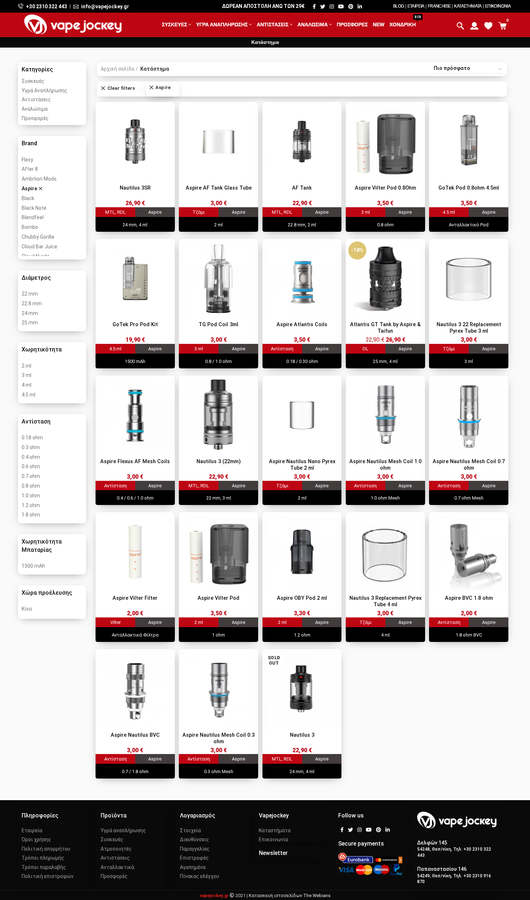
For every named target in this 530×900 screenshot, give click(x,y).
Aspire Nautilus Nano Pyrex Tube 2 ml (302, 464)
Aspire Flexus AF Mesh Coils (135, 461)
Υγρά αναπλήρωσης (123, 830)
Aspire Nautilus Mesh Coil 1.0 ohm (385, 464)
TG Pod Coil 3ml (218, 325)
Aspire (163, 87)
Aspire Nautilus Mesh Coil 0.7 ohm (469, 464)
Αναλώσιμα (35, 109)
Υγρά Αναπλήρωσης (44, 90)
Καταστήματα (275, 830)
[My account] (474, 24)
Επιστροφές (194, 858)
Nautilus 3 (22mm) (218, 461)
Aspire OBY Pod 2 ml (302, 598)
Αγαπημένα (193, 867)
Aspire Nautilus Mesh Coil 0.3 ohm (218, 738)
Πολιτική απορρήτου (46, 849)
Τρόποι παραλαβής (44, 867)
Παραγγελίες (194, 849)
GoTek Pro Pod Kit (135, 325)
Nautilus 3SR (135, 188)
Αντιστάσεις (36, 99)
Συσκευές (33, 81)
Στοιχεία (190, 830)
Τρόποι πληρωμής (43, 858)
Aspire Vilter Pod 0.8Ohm (385, 188)
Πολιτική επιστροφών (48, 876)
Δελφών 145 (432, 843)
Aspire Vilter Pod (218, 598)
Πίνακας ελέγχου (199, 876)
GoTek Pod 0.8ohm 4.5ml (468, 188)
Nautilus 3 (302, 735)
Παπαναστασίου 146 (442, 869)
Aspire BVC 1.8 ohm (469, 598)
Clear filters (121, 88)
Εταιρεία (32, 830)
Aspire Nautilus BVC (135, 735)
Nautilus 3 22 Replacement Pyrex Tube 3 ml (469, 328)
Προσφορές (35, 118)
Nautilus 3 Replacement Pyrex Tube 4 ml (385, 601)
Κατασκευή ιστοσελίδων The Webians (290, 895)
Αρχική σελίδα (117, 69)
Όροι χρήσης (36, 839)
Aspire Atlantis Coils (302, 325)
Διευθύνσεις (194, 839)
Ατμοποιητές (116, 849)
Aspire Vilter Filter (135, 598)
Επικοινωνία (273, 839)
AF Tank (302, 188)
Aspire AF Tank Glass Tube (219, 188)
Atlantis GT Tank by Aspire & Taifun (385, 328)
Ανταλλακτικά (117, 867)
